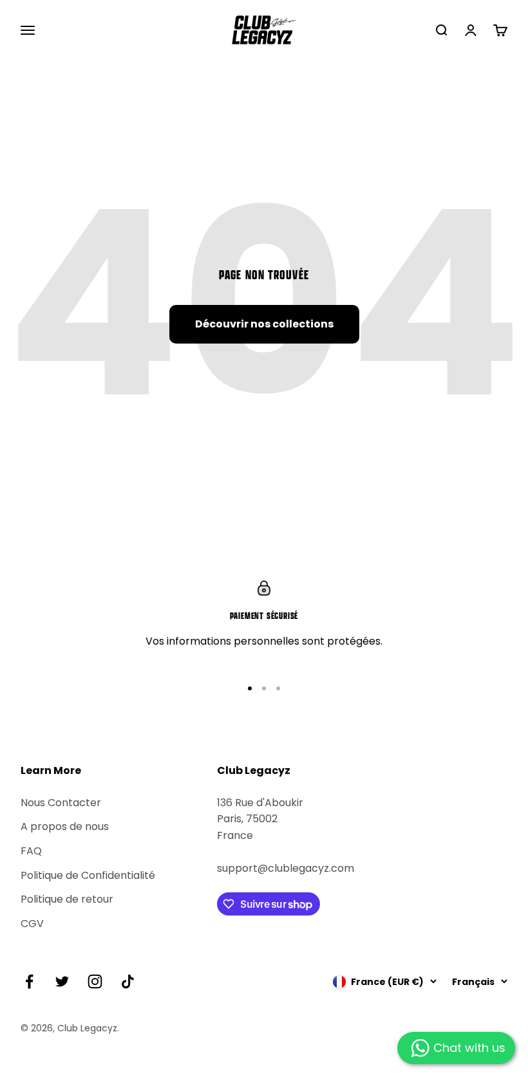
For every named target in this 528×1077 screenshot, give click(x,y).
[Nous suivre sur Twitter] (62, 981)
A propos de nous (65, 826)
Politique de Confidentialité (88, 875)
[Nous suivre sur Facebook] (29, 981)
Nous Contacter (61, 802)
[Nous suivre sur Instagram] (95, 981)
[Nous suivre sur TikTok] (128, 981)
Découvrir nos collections (264, 324)
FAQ (31, 850)
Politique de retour (67, 899)
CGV (32, 923)
